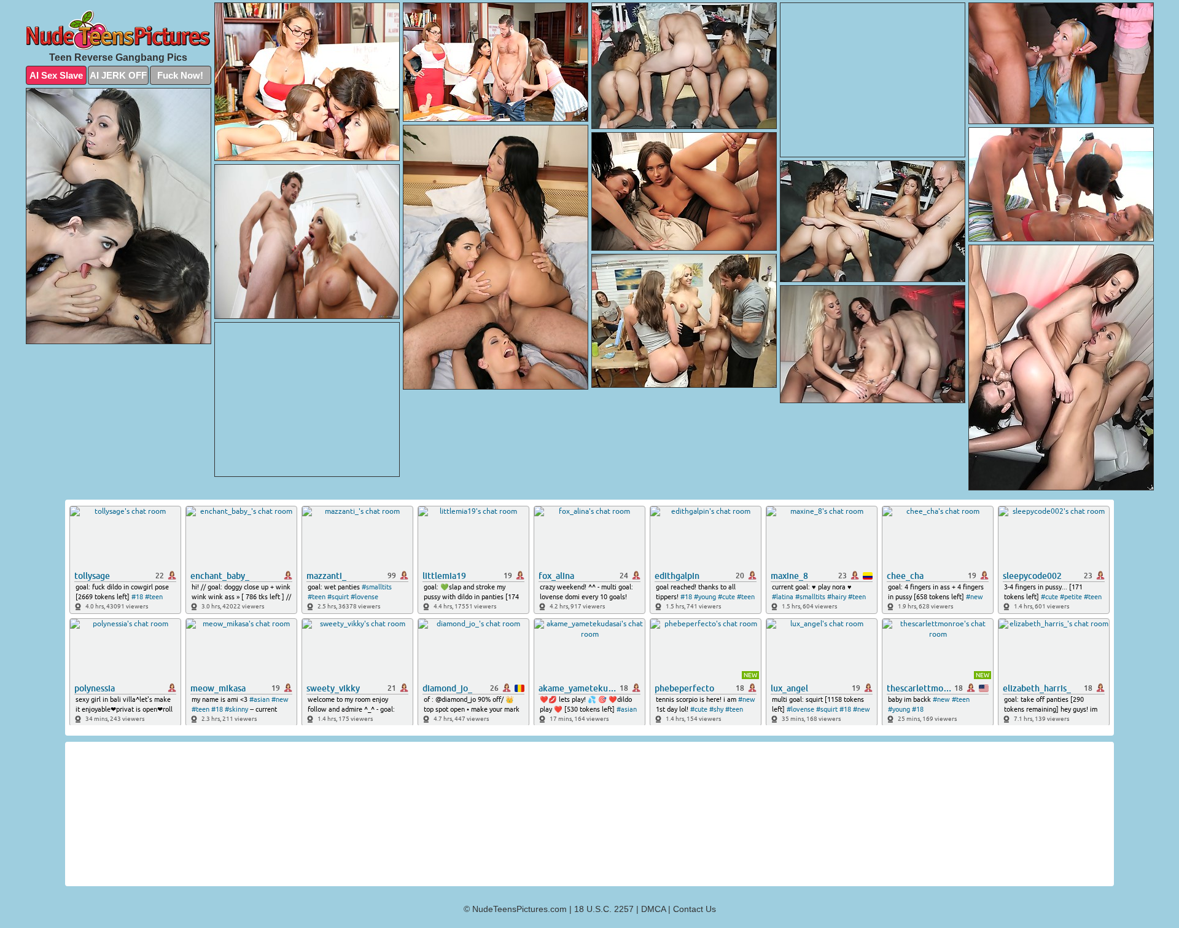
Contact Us (694, 909)
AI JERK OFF (118, 75)
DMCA (653, 909)
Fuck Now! (180, 75)
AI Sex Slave (56, 75)
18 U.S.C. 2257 (604, 909)
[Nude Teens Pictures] (118, 30)
